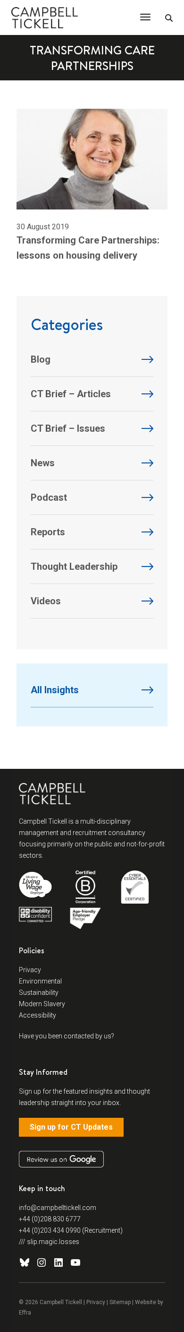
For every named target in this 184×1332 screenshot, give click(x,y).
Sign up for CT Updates (71, 1127)
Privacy (30, 970)
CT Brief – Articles (71, 394)
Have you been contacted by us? (66, 1036)
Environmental (40, 981)
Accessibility (37, 1015)
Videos (46, 601)
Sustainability (39, 992)
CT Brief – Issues (68, 428)
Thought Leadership (74, 566)
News (43, 463)
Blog (40, 359)
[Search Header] (169, 18)
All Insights (55, 690)
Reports (48, 532)
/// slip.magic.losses (49, 1241)
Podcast (49, 497)
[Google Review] (61, 1159)
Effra (25, 1312)
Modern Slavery (42, 1004)
